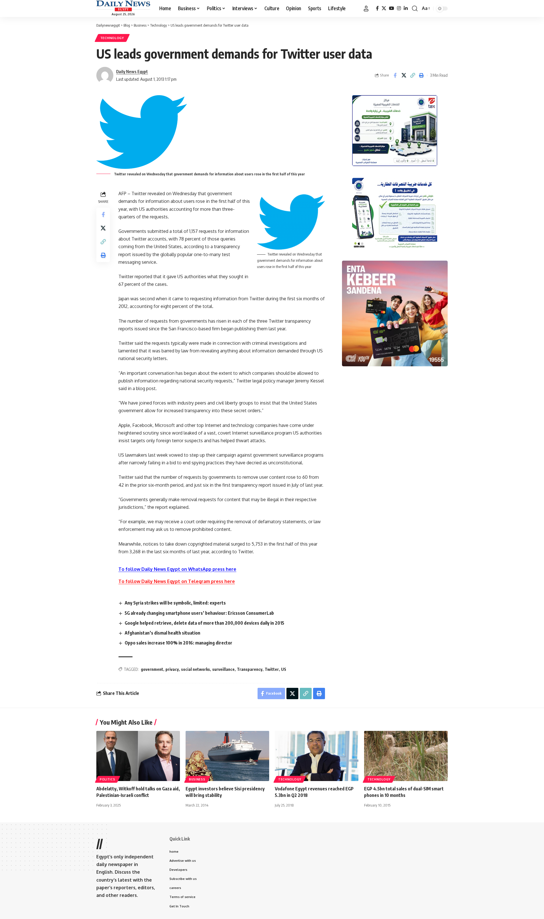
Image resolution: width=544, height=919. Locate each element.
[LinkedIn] (405, 8)
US (283, 669)
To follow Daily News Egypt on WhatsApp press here (177, 569)
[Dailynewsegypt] (123, 6)
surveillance (223, 669)
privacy (172, 669)
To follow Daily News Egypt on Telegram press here (176, 581)
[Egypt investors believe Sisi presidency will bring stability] (227, 756)
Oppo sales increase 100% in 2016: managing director (178, 643)
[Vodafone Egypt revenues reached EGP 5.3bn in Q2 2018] (316, 756)
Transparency (249, 669)
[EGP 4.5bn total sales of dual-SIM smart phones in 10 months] (406, 756)
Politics (107, 779)
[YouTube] (392, 8)
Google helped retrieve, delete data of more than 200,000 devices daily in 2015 (204, 623)
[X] (384, 8)
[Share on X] (404, 75)
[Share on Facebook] (395, 75)
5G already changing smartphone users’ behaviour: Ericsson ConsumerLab (199, 613)
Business (197, 779)
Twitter (272, 669)
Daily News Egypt (132, 71)
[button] (366, 8)
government (152, 669)
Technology (112, 38)
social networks (195, 669)
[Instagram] (399, 8)
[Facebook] (377, 8)
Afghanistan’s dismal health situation (162, 633)
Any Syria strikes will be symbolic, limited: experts (175, 603)
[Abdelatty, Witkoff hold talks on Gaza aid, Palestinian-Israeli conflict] (138, 756)
